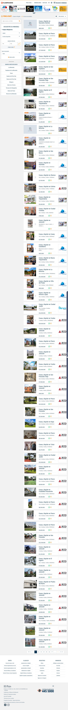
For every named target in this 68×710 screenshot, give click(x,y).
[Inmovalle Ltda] (21, 9)
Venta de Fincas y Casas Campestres (10, 673)
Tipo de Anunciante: (5, 51)
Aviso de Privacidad (7, 696)
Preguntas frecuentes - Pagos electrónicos (12, 700)
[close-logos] (34, 12)
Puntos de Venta (42, 665)
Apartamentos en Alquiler (26, 663)
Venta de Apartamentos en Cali (10, 665)
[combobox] (11, 21)
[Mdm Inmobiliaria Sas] (38, 9)
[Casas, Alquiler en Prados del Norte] (30, 584)
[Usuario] (51, 2)
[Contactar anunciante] (51, 28)
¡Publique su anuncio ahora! (58, 663)
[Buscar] (19, 21)
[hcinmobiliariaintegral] (62, 93)
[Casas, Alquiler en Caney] (30, 235)
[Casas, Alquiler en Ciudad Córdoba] (30, 211)
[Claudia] (13, 9)
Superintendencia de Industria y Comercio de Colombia (14, 702)
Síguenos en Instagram (42, 678)
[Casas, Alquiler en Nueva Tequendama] (30, 260)
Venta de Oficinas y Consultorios (10, 670)
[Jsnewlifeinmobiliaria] (47, 9)
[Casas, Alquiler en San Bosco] (30, 153)
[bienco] (62, 308)
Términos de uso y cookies (9, 698)
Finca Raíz (29, 2)
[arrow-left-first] (29, 652)
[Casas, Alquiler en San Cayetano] (30, 69)
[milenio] (62, 35)
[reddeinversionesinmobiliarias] (62, 188)
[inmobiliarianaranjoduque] (62, 117)
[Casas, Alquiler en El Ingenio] (30, 92)
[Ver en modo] (56, 16)
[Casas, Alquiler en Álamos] (30, 176)
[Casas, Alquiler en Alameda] (30, 165)
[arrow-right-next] (58, 652)
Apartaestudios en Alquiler (26, 668)
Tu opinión (67, 354)
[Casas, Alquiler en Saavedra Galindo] (30, 24)
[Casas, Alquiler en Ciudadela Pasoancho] (30, 492)
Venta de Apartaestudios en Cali (10, 668)
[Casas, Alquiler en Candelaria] (30, 248)
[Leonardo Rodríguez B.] (55, 9)
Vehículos (58, 668)
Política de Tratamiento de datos (10, 694)
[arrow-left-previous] (33, 652)
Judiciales (58, 675)
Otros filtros (11, 47)
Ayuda (42, 673)
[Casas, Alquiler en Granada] (30, 619)
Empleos (58, 670)
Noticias (45, 2)
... (54, 652)
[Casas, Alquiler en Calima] (30, 188)
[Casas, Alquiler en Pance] (30, 35)
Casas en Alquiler (26, 665)
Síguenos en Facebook (42, 675)
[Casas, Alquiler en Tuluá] (30, 446)
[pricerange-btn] (18, 43)
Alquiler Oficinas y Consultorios (26, 673)
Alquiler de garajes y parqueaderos (26, 675)
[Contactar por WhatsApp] (49, 28)
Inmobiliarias (37, 2)
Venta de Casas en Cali (10, 663)
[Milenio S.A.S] (63, 9)
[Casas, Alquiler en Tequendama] (30, 104)
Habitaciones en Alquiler (25, 670)
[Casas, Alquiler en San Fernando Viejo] (30, 80)
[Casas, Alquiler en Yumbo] (30, 319)
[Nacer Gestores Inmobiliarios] (30, 9)
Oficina (42, 663)
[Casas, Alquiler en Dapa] (30, 423)
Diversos (58, 673)
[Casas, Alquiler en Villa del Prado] (30, 283)
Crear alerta (12, 57)
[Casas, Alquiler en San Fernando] (30, 411)
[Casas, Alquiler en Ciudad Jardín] (30, 307)
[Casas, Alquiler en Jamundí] (30, 116)
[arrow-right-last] (61, 652)
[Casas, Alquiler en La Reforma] (30, 129)
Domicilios (42, 668)
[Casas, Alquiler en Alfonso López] (30, 295)
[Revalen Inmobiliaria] (5, 9)
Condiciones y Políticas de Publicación (11, 692)
